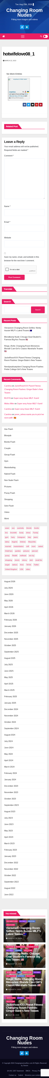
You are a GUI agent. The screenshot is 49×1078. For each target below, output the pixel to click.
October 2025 (10, 645)
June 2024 (8, 748)
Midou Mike (9, 404)
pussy (7, 555)
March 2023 (9, 843)
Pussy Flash (9, 493)
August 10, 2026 (15, 964)
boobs (36, 528)
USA (21, 569)
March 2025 (9, 690)
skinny (24, 560)
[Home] (3, 36)
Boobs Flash (9, 442)
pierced (35, 551)
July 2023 (8, 818)
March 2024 (9, 767)
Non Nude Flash (11, 480)
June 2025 (8, 671)
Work (6, 519)
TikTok (28, 565)
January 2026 (10, 626)
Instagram (21, 537)
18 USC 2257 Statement (15, 1071)
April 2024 (8, 760)
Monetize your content (32, 1075)
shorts (17, 560)
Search (7, 301)
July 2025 (8, 665)
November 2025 (11, 639)
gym (6, 537)
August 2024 (9, 735)
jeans (36, 537)
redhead (23, 555)
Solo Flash (9, 506)
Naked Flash (9, 474)
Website (7, 238)
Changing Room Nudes (24, 13)
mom (33, 546)
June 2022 (8, 895)
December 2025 (11, 633)
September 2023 (11, 805)
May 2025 (8, 677)
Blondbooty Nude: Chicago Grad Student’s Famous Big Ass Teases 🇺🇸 (23, 956)
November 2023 (11, 792)
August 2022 (9, 888)
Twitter (36, 565)
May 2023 (8, 831)
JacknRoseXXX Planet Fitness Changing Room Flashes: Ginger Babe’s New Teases (23, 389)
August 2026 (9, 581)
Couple (7, 448)
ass (13, 528)
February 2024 (10, 773)
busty (21, 533)
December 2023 (11, 786)
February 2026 (10, 620)
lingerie (14, 542)
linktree (23, 542)
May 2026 (8, 601)
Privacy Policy (37, 1071)
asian (7, 528)
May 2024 (8, 754)
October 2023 (10, 799)
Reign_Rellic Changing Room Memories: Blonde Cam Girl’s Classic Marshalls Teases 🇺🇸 (23, 348)
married (8, 546)
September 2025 (11, 652)
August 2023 (9, 811)
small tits (38, 560)
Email (7, 222)
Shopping (8, 499)
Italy (29, 537)
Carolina (8, 386)
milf (27, 546)
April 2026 (8, 607)
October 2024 (10, 722)
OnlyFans (8, 551)
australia (20, 528)
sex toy (31, 555)
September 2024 (11, 728)
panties (18, 551)
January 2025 (10, 703)
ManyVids (32, 542)
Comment (9, 156)
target (7, 565)
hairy (13, 537)
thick (22, 565)
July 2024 (8, 741)
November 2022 (11, 869)
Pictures (7, 487)
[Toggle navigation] (23, 36)
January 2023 (10, 856)
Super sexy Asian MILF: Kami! (26, 398)
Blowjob (7, 435)
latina (7, 542)
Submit (20, 1075)
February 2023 (10, 850)
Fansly (35, 533)
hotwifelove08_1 (19, 53)
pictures (26, 551)
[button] (41, 36)
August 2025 (9, 658)
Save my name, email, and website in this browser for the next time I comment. (21, 259)
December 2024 (11, 709)
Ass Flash (8, 429)
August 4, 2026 (14, 989)
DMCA (28, 1071)
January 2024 (10, 780)
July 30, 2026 (13, 1015)
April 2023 (8, 837)
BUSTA (7, 398)
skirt (31, 560)
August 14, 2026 (15, 938)
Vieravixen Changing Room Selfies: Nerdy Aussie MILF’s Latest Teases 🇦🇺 (23, 931)
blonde (29, 528)
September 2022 (11, 882)
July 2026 (8, 588)
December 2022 (11, 863)
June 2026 (8, 594)
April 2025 (8, 684)
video (28, 569)
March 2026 (9, 613)
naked (40, 546)
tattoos (14, 565)
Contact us (12, 1075)
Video (6, 512)
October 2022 (10, 875)
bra (6, 533)
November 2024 (11, 716)
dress (28, 533)
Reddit (14, 555)
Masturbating (9, 467)
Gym (6, 461)
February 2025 (10, 696)
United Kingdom (11, 569)
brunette (13, 533)
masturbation (19, 546)
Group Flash (9, 455)
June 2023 (8, 824)
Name (7, 206)
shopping (8, 560)
